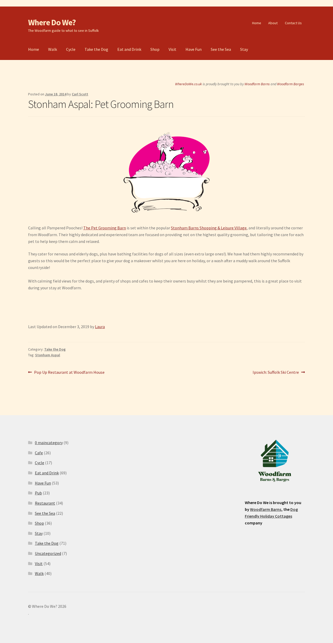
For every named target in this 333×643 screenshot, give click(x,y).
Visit (172, 49)
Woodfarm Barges (290, 84)
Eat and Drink (129, 49)
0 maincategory (49, 442)
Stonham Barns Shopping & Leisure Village (209, 227)
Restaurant (45, 503)
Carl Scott (80, 94)
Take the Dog (96, 49)
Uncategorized (48, 553)
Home (256, 23)
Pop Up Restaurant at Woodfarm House (69, 372)
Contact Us (293, 23)
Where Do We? (52, 22)
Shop (154, 49)
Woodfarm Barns (257, 84)
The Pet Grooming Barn (104, 227)
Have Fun (193, 49)
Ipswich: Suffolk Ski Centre (276, 372)
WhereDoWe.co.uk (188, 84)
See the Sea (221, 49)
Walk (52, 49)
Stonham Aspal (47, 355)
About (273, 23)
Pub (38, 492)
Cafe (39, 452)
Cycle (70, 49)
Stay (244, 49)
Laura (100, 326)
